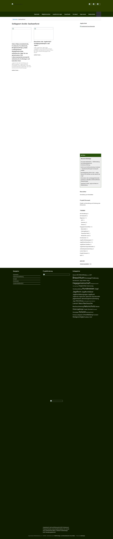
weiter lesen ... (16, 70)
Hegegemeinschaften (85, 226)
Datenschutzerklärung (18, 276)
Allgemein (82, 218)
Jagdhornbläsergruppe (80, 294)
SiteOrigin (83, 535)
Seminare (83, 222)
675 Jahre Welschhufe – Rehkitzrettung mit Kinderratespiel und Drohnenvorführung (90, 163)
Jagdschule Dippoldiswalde (86, 246)
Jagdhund (91, 294)
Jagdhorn (77, 291)
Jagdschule (82, 296)
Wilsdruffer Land (85, 235)
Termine (83, 224)
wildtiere (87, 317)
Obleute (97, 306)
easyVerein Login (57, 14)
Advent (74, 275)
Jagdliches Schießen (85, 244)
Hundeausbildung (77, 289)
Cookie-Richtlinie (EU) (18, 283)
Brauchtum (78, 277)
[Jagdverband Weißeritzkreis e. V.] (17, 4)
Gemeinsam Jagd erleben (79, 280)
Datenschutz (91, 14)
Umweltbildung (88, 315)
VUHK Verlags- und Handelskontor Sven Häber (64, 535)
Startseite (36, 14)
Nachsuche (88, 303)
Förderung (95, 278)
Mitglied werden (46, 14)
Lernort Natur (83, 251)
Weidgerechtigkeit (79, 317)
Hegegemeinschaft (81, 283)
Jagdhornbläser (87, 292)
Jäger (74, 301)
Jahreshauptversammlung (86, 248)
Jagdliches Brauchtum (85, 242)
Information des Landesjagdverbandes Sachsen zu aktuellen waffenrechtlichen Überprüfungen (90, 179)
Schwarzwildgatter (78, 315)
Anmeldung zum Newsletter (86, 194)
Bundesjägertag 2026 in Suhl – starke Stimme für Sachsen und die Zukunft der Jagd (90, 174)
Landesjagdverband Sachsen (89, 301)
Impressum (83, 14)
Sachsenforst (89, 312)
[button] (98, 14)
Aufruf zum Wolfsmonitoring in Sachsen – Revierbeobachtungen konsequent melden (90, 169)
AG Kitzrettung (83, 213)
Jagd (96, 289)
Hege (88, 280)
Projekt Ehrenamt (84, 253)
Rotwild (82, 312)
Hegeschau (82, 286)
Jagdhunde (76, 296)
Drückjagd (88, 278)
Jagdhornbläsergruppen (86, 240)
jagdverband (77, 298)
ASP (82, 220)
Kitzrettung (79, 301)
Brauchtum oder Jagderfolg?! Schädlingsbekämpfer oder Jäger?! (42, 43)
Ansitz (88, 275)
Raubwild (95, 309)
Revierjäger (76, 312)
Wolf (81, 255)
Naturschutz (89, 306)
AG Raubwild (83, 215)
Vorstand (75, 14)
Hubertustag (90, 286)
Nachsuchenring (78, 306)
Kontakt (15, 279)
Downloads (67, 14)
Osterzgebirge (84, 231)
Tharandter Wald (85, 233)
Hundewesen (83, 237)
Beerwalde (83, 229)
